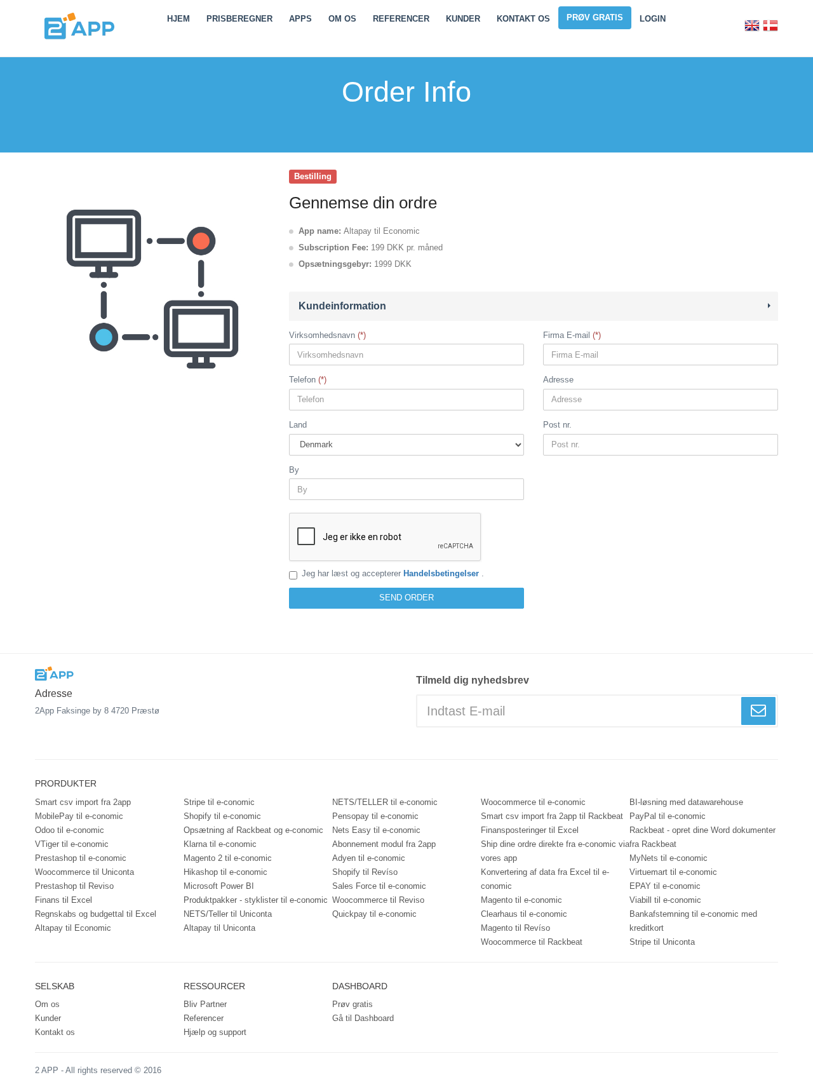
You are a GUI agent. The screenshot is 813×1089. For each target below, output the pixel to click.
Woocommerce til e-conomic (533, 802)
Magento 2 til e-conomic (228, 858)
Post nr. (557, 425)
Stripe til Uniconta (662, 942)
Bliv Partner (205, 1004)
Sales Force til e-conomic (379, 886)
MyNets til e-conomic (668, 858)
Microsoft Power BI (219, 886)
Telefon (302, 379)
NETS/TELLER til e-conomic (385, 802)
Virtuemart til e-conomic (673, 872)
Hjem (178, 19)
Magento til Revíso (515, 928)
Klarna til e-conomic (220, 844)
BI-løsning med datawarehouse (686, 802)
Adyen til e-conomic (368, 858)
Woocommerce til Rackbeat (531, 942)
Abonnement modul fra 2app (384, 844)
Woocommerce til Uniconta (84, 872)
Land (298, 425)
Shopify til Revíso (365, 872)
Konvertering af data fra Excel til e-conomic (545, 879)
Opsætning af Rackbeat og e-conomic (253, 830)
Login (653, 19)
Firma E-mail (566, 335)
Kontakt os (523, 19)
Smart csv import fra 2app (83, 802)
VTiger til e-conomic (72, 844)
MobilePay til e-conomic (79, 816)
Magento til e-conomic (521, 900)
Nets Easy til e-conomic (376, 830)
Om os (47, 1004)
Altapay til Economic (73, 928)
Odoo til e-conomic (69, 830)
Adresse (558, 379)
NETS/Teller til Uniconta (228, 914)
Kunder (463, 19)
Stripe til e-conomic (219, 802)
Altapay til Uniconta (219, 928)
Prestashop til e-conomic (80, 858)
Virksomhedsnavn (322, 335)
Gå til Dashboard (363, 1018)
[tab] (533, 306)
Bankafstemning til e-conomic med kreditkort (693, 921)
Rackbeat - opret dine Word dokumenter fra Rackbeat (702, 837)
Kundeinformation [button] (342, 306)
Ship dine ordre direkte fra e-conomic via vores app (555, 851)
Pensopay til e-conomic (375, 816)
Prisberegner (239, 19)
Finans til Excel (63, 900)
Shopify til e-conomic (222, 816)
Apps (300, 19)
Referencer (401, 19)
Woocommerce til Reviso (378, 900)
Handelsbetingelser (442, 573)
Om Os (342, 19)
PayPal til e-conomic (667, 816)
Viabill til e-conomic (665, 900)
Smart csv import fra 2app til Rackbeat (552, 816)
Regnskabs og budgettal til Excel (95, 914)
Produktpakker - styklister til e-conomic (256, 900)
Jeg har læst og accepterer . (393, 573)
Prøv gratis (595, 17)
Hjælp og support (215, 1032)
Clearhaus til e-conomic (524, 914)
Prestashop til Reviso (74, 886)
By (294, 470)
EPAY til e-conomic (665, 886)
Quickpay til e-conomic (374, 914)
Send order (406, 597)
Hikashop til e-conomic (225, 872)
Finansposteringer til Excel (530, 830)
